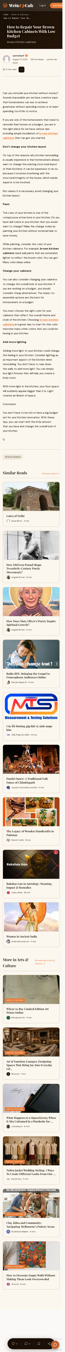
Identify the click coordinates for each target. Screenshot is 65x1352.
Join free (57, 5)
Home (5, 14)
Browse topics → (51, 473)
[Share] (49, 1344)
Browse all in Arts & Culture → (45, 962)
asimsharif (18, 55)
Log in (43, 5)
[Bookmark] (39, 1344)
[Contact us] (55, 1345)
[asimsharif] (6, 59)
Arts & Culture (20, 14)
